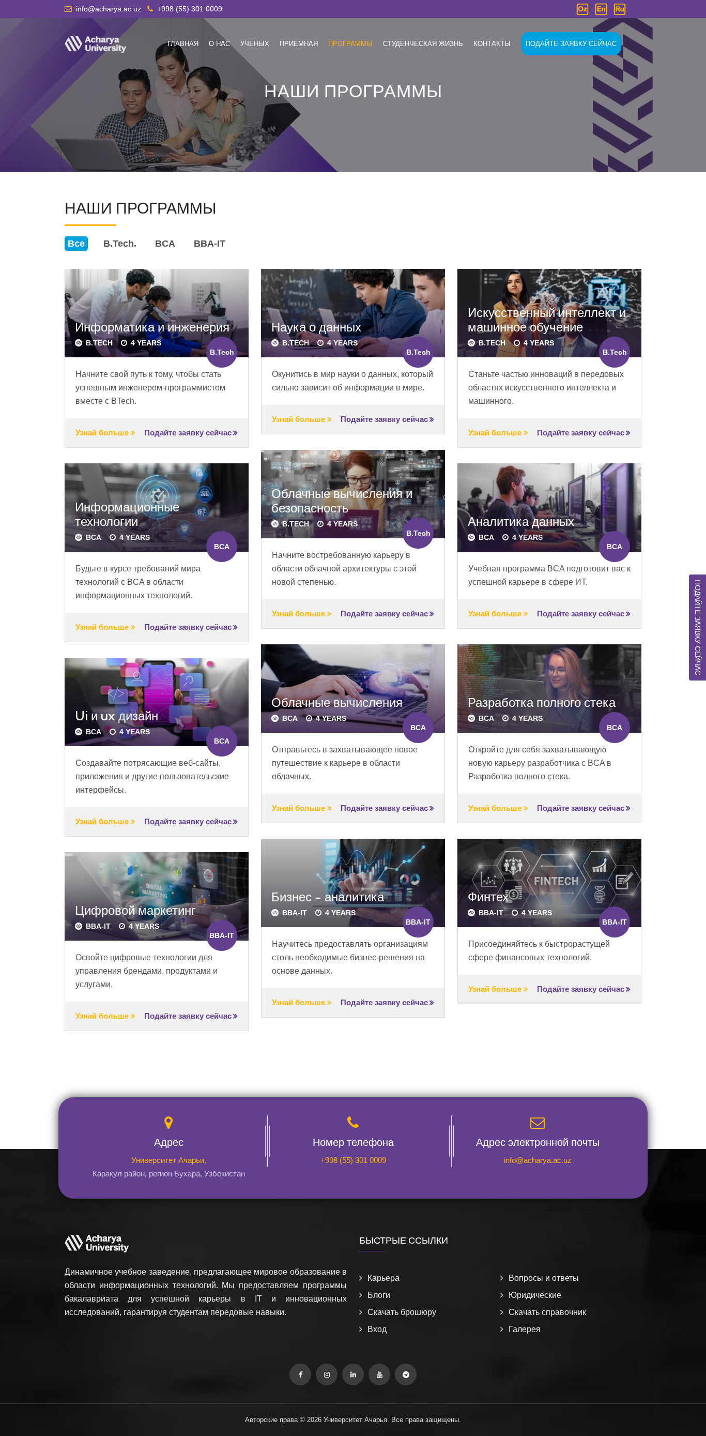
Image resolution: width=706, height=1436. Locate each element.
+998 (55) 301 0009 (353, 1160)
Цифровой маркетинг (135, 910)
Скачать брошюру (401, 1312)
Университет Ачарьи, (168, 1160)
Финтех (488, 896)
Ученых (254, 44)
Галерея (525, 1329)
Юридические (535, 1295)
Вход (377, 1329)
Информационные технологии (127, 514)
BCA (165, 243)
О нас (219, 44)
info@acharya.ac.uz (538, 1160)
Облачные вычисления (337, 702)
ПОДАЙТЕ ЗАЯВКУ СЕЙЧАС (698, 627)
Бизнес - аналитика (327, 896)
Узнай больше (103, 432)
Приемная (299, 44)
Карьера (383, 1278)
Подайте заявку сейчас (188, 432)
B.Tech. (119, 243)
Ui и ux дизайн (116, 715)
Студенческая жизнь (423, 44)
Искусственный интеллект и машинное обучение (547, 320)
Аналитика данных (521, 521)
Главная (182, 44)
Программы (350, 44)
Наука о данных (316, 327)
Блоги (378, 1295)
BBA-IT (209, 243)
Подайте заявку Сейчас (571, 44)
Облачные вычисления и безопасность (341, 501)
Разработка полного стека (542, 702)
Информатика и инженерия (152, 327)
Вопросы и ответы (544, 1278)
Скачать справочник (547, 1312)
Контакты (492, 44)
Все (76, 243)
